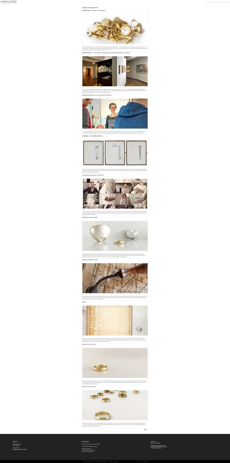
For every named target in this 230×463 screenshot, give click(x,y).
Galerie (213, 1)
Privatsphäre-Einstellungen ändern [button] (158, 445)
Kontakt (227, 1)
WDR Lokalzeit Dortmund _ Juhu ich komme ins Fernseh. (97, 95)
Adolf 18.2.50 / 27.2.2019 (89, 344)
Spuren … (84, 302)
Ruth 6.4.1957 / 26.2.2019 (89, 386)
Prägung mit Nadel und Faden (90, 259)
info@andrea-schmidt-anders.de (20, 449)
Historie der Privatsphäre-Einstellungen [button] (159, 446)
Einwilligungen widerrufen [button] (156, 447)
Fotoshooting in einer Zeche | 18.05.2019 (93, 175)
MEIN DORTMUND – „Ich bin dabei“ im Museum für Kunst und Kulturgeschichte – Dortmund (106, 53)
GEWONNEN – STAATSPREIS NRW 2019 (92, 136)
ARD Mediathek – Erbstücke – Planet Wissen (93, 10)
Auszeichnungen (220, 1)
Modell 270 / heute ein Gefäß (89, 217)
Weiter (146, 429)
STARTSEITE (207, 1)
